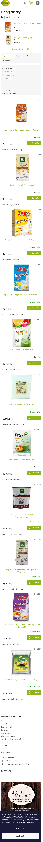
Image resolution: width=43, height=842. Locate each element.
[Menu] (37, 3)
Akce (8, 72)
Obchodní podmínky (8, 736)
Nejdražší (30, 56)
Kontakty (4, 745)
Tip (7, 78)
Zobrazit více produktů (20, 49)
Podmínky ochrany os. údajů (11, 739)
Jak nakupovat (6, 733)
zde (32, 822)
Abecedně (6, 61)
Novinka (9, 75)
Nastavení (20, 828)
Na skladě (10, 68)
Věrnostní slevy (6, 724)
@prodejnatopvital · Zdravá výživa (17, 764)
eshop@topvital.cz (11, 757)
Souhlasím (20, 836)
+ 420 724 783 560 (11, 761)
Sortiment (4, 730)
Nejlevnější (20, 56)
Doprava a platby (7, 727)
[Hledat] (25, 3)
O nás (3, 721)
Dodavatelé (5, 742)
